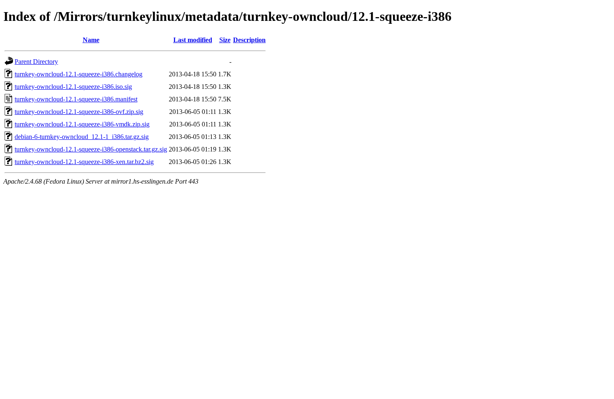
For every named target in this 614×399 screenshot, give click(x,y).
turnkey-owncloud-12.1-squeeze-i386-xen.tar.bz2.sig (84, 161)
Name (91, 39)
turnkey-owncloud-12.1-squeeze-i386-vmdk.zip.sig (82, 124)
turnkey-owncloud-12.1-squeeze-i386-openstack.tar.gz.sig (91, 149)
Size (225, 39)
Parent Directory (36, 61)
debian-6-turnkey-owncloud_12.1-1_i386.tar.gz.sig (82, 136)
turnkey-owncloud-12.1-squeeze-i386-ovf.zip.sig (79, 111)
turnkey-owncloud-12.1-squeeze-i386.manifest (76, 99)
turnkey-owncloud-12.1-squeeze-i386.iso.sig (73, 86)
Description (249, 39)
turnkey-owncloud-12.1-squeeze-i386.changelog (78, 74)
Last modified (192, 39)
